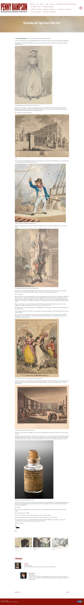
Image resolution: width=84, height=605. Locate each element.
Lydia (26, 563)
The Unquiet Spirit (36, 12)
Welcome (32, 4)
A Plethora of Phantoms (49, 12)
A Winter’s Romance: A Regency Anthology (43, 9)
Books (41, 4)
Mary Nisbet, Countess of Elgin (56, 547)
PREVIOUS (17, 592)
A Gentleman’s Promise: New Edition (66, 4)
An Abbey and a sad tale (19, 547)
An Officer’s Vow (36, 7)
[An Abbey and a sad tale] (23, 542)
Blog (47, 4)
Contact (52, 4)
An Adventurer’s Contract (64, 9)
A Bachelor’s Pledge (47, 7)
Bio (37, 4)
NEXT (67, 592)
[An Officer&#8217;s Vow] (41, 542)
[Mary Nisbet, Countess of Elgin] (60, 542)
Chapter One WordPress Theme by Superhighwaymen (9, 601)
